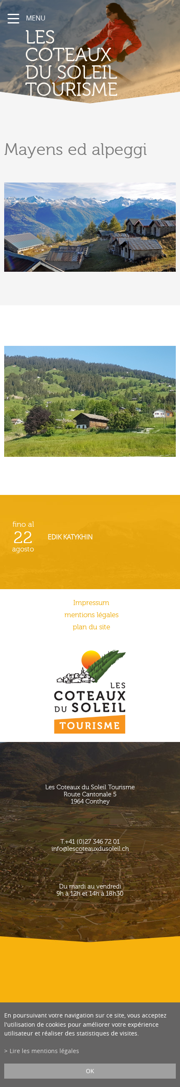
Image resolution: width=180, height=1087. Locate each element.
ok (90, 1071)
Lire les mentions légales (44, 1051)
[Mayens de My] (90, 401)
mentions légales (91, 615)
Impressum (91, 603)
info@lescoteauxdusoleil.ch (90, 849)
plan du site (91, 627)
